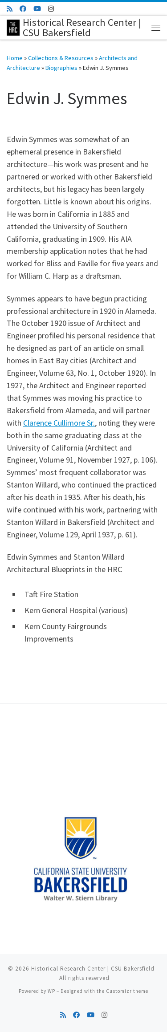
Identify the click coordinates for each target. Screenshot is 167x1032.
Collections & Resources (61, 58)
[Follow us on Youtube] (37, 9)
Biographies (61, 68)
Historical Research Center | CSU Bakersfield (93, 968)
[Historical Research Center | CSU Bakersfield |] (13, 26)
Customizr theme (127, 991)
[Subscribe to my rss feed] (9, 9)
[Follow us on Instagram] (51, 9)
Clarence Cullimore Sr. (59, 423)
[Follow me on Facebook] (23, 9)
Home (15, 58)
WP (51, 991)
